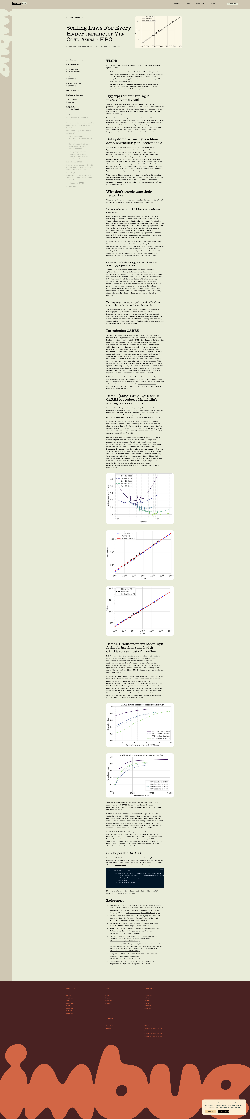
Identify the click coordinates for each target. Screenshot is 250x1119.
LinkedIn (148, 1008)
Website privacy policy (153, 1028)
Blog (107, 995)
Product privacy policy (153, 1033)
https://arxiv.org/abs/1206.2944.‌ (124, 941)
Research (79, 17)
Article (69, 17)
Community (200, 4)
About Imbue (110, 1026)
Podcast (108, 1003)
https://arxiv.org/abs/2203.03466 (124, 933)
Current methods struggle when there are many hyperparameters (79, 146)
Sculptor (69, 998)
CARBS (132, 65)
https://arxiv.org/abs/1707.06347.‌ (135, 964)
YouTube (147, 1000)
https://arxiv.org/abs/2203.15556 (140, 913)
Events (107, 998)
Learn (188, 4)
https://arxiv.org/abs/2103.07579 (146, 907)
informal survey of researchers (143, 152)
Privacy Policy (234, 1107)
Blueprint (70, 1003)
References (71, 186)
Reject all (209, 1111)
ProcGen (137, 668)
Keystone (69, 1013)
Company (214, 4)
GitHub (147, 998)
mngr (68, 1005)
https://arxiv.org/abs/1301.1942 (123, 958)
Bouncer (69, 995)
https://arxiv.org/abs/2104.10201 (124, 951)
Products (176, 4)
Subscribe (232, 4)
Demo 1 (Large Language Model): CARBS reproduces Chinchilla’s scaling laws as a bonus (80, 167)
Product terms (150, 1031)
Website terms (150, 1026)
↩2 (159, 913)
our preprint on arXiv (147, 384)
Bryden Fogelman (73, 83)
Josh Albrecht (72, 69)
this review (134, 274)
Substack (148, 1005)
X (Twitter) (149, 995)
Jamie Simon (71, 100)
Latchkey (69, 1008)
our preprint (120, 865)
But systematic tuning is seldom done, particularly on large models (80, 125)
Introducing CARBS (74, 162)
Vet (67, 1000)
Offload (69, 1010)
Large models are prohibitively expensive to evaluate (80, 139)
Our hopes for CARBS (75, 183)
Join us (108, 1028)
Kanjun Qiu (70, 107)
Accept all (222, 1111)
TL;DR (68, 114)
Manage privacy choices (153, 1036)
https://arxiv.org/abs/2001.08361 (132, 926)
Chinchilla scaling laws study (146, 120)
